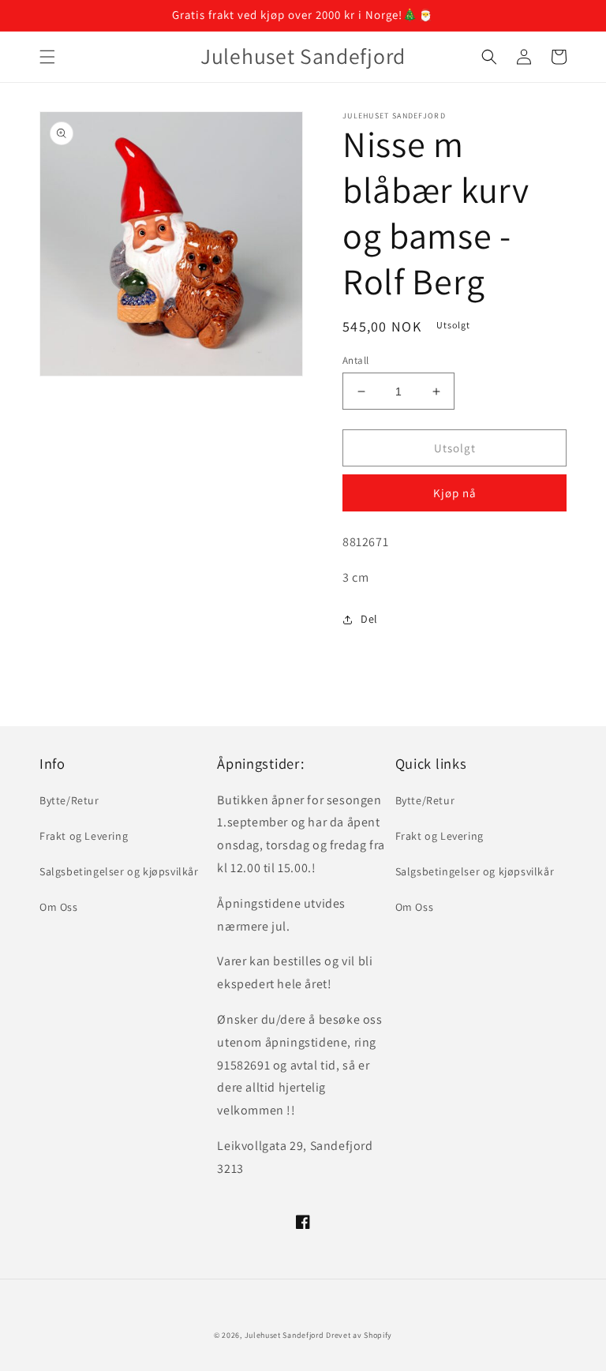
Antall (355, 360)
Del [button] (369, 619)
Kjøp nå (455, 492)
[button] (47, 56)
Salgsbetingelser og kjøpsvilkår (119, 871)
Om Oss (58, 907)
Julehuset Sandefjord (284, 1335)
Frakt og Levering (83, 836)
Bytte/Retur (69, 800)
